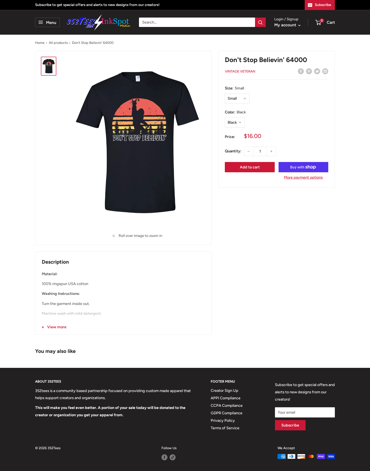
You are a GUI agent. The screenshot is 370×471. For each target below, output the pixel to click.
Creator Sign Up (224, 390)
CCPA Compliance (227, 405)
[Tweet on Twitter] (317, 71)
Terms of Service (225, 428)
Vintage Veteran (240, 71)
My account (285, 24)
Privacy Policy (223, 420)
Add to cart (250, 167)
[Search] (260, 22)
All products (58, 43)
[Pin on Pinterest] (309, 71)
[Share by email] (325, 71)
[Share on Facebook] (301, 71)
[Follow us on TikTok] (173, 457)
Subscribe (323, 5)
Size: (234, 88)
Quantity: (233, 151)
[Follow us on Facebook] (164, 457)
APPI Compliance (225, 398)
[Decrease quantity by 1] (248, 151)
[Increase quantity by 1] (271, 151)
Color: (235, 112)
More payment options (303, 177)
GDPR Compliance (226, 413)
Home (40, 43)
